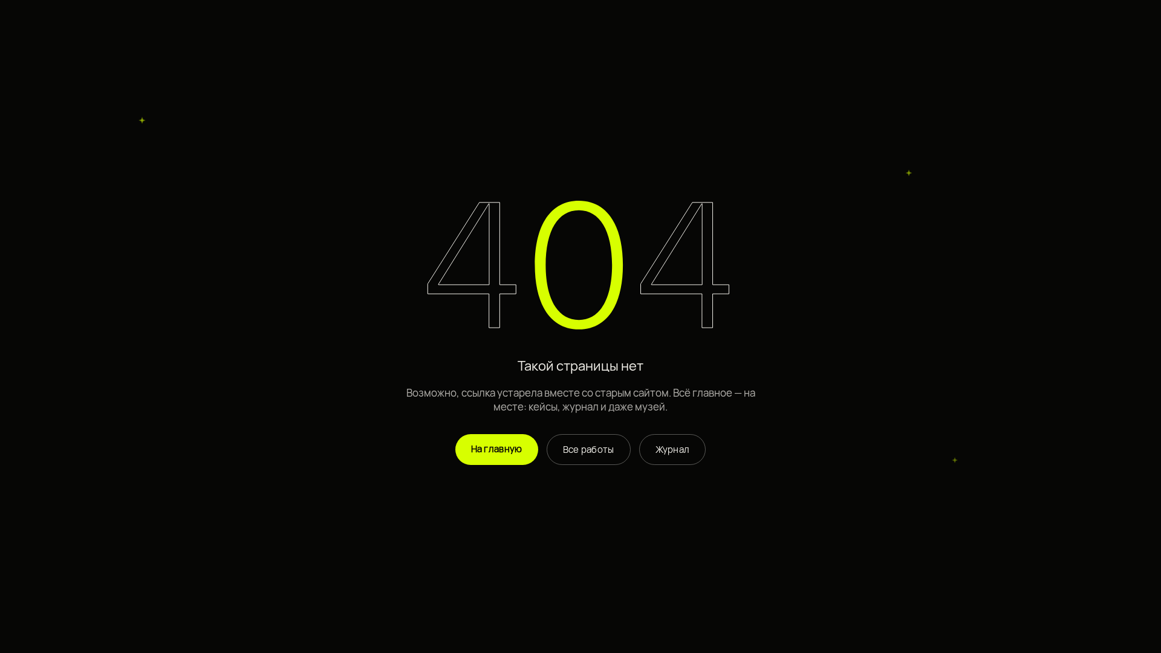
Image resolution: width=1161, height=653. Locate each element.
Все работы (588, 449)
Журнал (672, 449)
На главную (496, 449)
